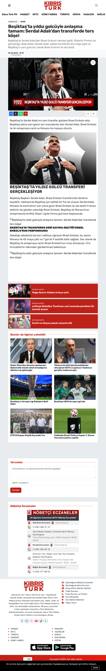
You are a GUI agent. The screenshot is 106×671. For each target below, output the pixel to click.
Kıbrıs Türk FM (9, 14)
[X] (27, 621)
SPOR (22, 22)
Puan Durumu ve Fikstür (76, 594)
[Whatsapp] (46, 621)
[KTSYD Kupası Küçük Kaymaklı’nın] (31, 421)
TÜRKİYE (65, 14)
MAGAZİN (88, 14)
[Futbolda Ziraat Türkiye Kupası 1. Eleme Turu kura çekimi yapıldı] (75, 421)
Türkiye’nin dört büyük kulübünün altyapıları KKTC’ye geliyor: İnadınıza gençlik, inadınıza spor (73, 367)
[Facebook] (22, 621)
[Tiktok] (41, 621)
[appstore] (41, 647)
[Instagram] (31, 621)
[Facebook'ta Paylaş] (11, 114)
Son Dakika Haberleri (74, 600)
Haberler (12, 22)
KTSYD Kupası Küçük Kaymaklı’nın (27, 435)
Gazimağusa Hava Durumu (77, 585)
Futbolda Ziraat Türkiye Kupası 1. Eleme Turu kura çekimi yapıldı (74, 436)
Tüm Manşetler (72, 597)
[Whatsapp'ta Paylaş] (20, 114)
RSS (29, 659)
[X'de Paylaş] (15, 114)
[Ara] (96, 5)
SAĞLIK (101, 14)
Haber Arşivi (71, 603)
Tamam (95, 668)
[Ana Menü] (9, 5)
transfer (53, 120)
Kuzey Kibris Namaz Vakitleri (78, 588)
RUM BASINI (60, 637)
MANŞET (24, 14)
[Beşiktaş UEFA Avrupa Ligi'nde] (75, 387)
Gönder (16, 490)
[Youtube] (36, 621)
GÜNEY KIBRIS (49, 14)
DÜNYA (76, 14)
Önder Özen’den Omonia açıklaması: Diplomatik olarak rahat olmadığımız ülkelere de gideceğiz (28, 367)
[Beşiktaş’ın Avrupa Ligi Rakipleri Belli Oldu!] (31, 387)
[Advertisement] (57, 272)
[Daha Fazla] (25, 114)
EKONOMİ (15, 637)
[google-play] (64, 647)
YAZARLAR (59, 632)
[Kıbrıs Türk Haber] (52, 5)
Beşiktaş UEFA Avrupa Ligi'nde (69, 401)
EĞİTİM (58, 640)
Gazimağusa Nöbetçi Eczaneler (79, 582)
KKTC (36, 14)
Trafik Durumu (71, 591)
